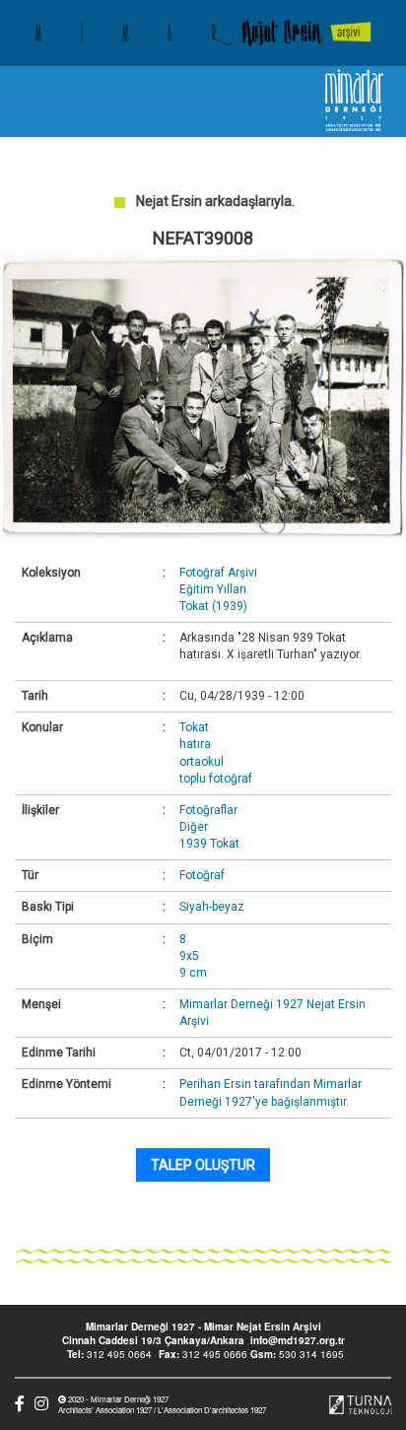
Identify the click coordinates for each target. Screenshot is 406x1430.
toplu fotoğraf (215, 778)
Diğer (193, 827)
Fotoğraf (202, 875)
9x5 (189, 956)
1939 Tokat (209, 844)
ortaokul (201, 762)
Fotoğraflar (208, 810)
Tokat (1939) (213, 606)
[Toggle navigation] (32, 101)
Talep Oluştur (203, 1165)
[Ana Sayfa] (203, 33)
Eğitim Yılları (212, 589)
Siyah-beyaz (211, 907)
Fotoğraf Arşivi (218, 572)
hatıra (195, 744)
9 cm (193, 973)
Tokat (194, 727)
